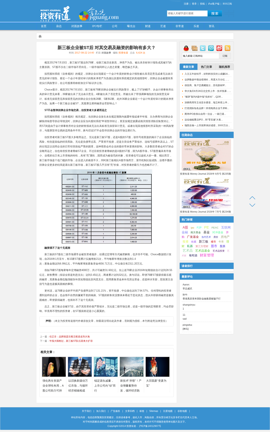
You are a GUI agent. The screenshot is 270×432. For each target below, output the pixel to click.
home (39, 36)
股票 (222, 246)
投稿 (202, 3)
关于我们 (86, 411)
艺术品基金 (202, 250)
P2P (199, 227)
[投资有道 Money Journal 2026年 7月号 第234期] (206, 208)
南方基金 (196, 232)
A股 (185, 227)
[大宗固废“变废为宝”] (157, 376)
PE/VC (215, 227)
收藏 (193, 241)
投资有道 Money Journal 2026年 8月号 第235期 (205, 173)
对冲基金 (217, 232)
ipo (192, 227)
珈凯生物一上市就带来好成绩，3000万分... (207, 125)
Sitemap (153, 411)
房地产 (225, 236)
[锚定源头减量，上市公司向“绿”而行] (105, 376)
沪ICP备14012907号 (150, 426)
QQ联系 (186, 48)
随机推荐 (224, 66)
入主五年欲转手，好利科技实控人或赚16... (207, 73)
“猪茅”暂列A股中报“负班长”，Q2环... (204, 96)
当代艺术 (206, 237)
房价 (215, 237)
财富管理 (207, 255)
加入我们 (101, 411)
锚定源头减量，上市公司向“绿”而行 (105, 385)
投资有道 (73, 11)
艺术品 (188, 250)
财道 (148, 26)
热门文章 (206, 66)
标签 (142, 411)
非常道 (180, 26)
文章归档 (130, 411)
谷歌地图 (182, 411)
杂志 (59, 26)
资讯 (211, 26)
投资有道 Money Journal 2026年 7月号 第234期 (205, 211)
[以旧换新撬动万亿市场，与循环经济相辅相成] (79, 376)
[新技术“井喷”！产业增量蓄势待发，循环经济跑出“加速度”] (131, 376)
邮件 (194, 48)
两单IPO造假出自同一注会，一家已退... (205, 114)
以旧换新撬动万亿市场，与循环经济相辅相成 (78, 385)
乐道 (196, 26)
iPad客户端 (213, 3)
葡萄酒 (193, 255)
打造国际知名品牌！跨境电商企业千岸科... (207, 108)
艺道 (163, 26)
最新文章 (188, 66)
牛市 (221, 241)
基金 (206, 232)
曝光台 (131, 26)
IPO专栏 (97, 26)
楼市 (213, 241)
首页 (43, 26)
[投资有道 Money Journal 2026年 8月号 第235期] (206, 170)
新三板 (203, 241)
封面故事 (76, 26)
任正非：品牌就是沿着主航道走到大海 (69, 336)
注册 (186, 3)
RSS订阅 (227, 3)
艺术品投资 (219, 250)
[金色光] (105, 14)
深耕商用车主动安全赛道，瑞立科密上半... (207, 102)
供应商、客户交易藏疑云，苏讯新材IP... (205, 85)
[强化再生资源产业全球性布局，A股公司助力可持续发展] (54, 376)
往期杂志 (187, 134)
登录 (194, 3)
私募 (190, 246)
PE (206, 227)
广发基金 (193, 236)
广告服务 (115, 411)
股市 (214, 246)
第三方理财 (201, 246)
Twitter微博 (203, 48)
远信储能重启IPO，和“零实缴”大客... (204, 119)
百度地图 (168, 411)
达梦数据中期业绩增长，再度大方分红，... (207, 79)
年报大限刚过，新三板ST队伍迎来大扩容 (71, 341)
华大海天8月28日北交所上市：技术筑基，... (208, 91)
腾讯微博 (211, 48)
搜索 (215, 13)
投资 (186, 241)
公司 (114, 26)
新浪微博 (219, 48)
